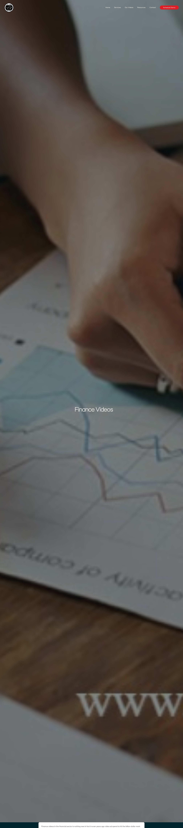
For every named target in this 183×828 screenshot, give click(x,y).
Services (117, 7)
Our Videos (129, 7)
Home (108, 7)
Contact (153, 7)
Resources (141, 7)
